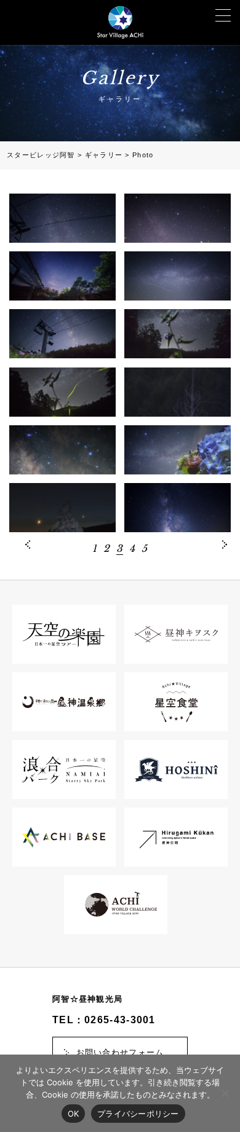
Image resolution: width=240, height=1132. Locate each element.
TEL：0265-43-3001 (104, 1020)
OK (73, 1113)
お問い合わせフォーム (120, 1052)
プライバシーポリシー (138, 1113)
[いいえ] (224, 1093)
